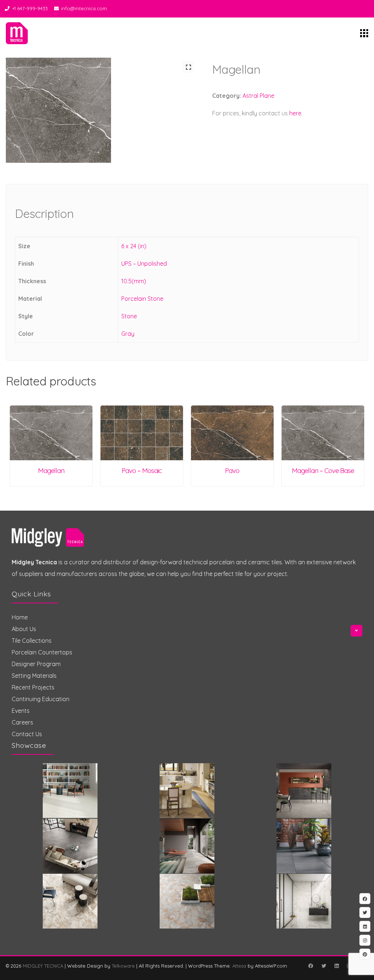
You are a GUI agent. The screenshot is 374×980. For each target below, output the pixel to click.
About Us (24, 629)
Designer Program (36, 664)
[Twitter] (323, 966)
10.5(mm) (133, 281)
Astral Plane (258, 95)
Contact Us (27, 734)
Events (21, 710)
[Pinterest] (364, 954)
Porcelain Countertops (42, 652)
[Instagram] (364, 940)
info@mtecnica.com (84, 8)
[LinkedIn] (336, 966)
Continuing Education (40, 699)
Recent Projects (33, 687)
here (295, 113)
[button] (188, 67)
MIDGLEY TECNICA (43, 966)
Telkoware (123, 966)
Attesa (239, 966)
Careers (22, 722)
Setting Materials (34, 675)
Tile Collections (31, 640)
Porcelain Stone (142, 298)
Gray (127, 333)
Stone (129, 316)
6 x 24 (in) (133, 246)
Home (20, 617)
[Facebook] (310, 966)
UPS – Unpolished (144, 263)
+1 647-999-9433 (30, 8)
